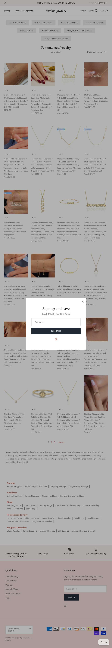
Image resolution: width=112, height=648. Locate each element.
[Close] (83, 302)
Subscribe (56, 331)
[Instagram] (56, 339)
